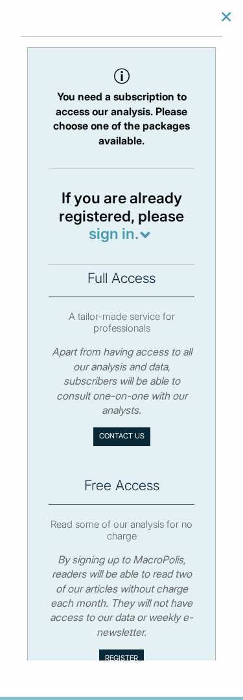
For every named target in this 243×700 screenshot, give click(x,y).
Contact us (122, 436)
